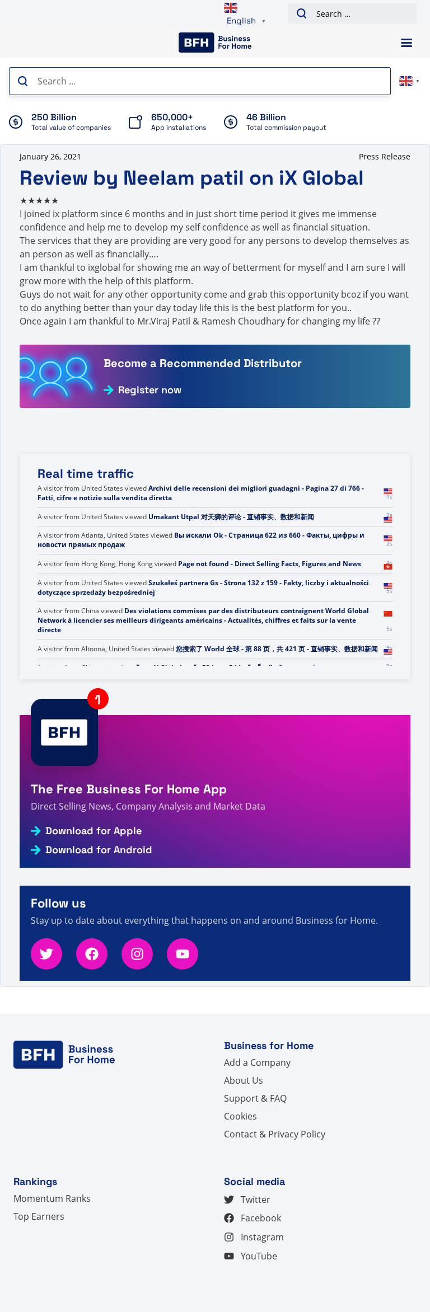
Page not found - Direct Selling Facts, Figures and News (269, 592)
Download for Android (98, 850)
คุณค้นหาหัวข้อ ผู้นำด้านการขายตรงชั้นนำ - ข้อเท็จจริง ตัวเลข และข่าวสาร (202, 492)
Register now (149, 390)
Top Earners (38, 1216)
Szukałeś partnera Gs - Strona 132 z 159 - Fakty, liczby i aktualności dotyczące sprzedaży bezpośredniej (203, 615)
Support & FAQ (255, 1098)
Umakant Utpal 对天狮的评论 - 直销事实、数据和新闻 (231, 544)
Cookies (240, 1116)
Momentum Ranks (52, 1198)
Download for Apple (93, 831)
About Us (243, 1080)
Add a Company (257, 1062)
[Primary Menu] (406, 43)
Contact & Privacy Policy (274, 1134)
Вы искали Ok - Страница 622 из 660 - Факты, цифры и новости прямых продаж (201, 568)
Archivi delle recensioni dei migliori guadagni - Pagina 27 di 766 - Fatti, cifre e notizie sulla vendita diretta (201, 521)
